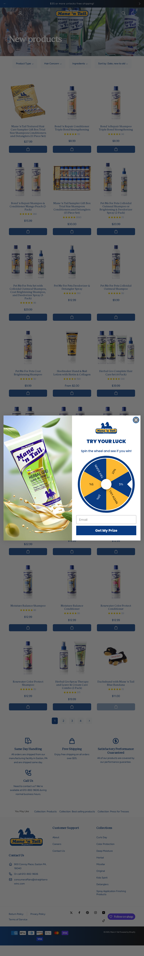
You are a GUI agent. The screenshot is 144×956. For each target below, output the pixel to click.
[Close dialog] (136, 420)
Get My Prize (106, 530)
